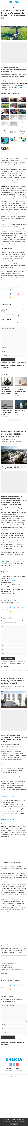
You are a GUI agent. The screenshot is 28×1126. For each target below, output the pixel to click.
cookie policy (21, 1121)
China (13, 580)
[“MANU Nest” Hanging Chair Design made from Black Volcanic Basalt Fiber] (7, 381)
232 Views (3, 1067)
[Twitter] (4, 23)
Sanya (18, 602)
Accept (14, 1124)
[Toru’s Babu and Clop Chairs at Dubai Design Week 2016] (21, 381)
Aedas (3, 561)
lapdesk (5, 289)
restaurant (8, 747)
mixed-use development (8, 602)
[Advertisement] (14, 52)
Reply (24, 309)
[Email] (9, 23)
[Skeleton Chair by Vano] (21, 404)
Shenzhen (22, 1111)
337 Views (3, 20)
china (14, 600)
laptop (11, 289)
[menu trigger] (3, 2)
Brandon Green (11, 287)
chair (20, 87)
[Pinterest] (5, 23)
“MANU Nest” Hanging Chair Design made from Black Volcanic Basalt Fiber (6, 391)
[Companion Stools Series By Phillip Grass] (7, 404)
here (23, 280)
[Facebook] (2, 23)
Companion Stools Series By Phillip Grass (6, 412)
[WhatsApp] (7, 23)
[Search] (26, 2)
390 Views (12, 439)
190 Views (3, 686)
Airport (14, 1116)
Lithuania (10, 980)
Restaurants (17, 980)
